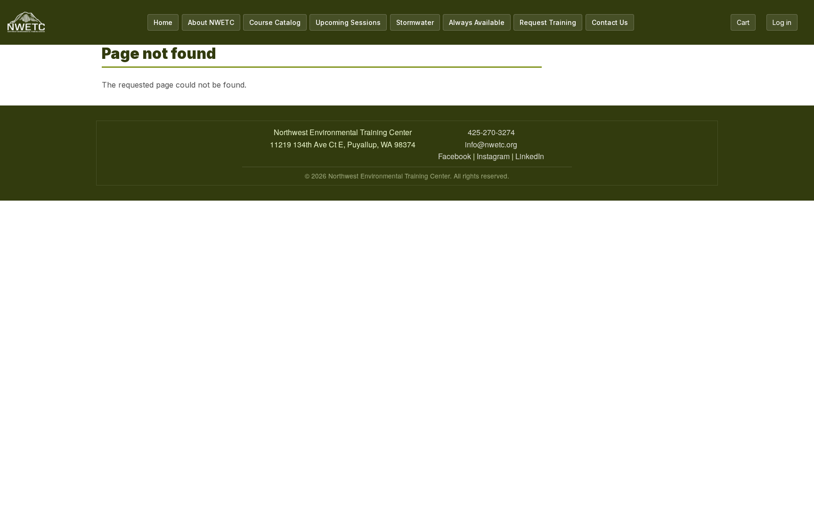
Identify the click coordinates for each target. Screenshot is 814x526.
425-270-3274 (491, 132)
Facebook (454, 156)
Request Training (548, 22)
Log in (782, 22)
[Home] (26, 22)
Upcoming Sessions (348, 22)
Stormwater (415, 22)
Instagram (493, 156)
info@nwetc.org (491, 144)
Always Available (477, 22)
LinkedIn (529, 156)
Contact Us (610, 22)
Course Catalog (275, 22)
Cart (743, 22)
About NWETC (211, 22)
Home (163, 22)
